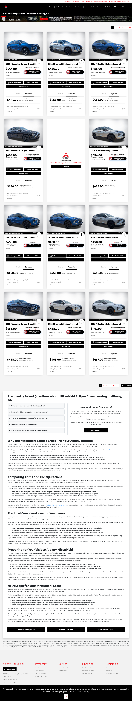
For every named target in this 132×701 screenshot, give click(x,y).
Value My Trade (87, 673)
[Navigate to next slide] (130, 18)
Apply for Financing (88, 670)
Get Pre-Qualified (87, 668)
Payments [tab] (28, 94)
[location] (109, 1)
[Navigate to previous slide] (1, 18)
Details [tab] (18, 94)
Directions (109, 670)
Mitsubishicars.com (112, 673)
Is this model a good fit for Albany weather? (24, 424)
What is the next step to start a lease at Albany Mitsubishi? (29, 430)
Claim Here (66, 166)
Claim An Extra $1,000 (32, 82)
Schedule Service (64, 668)
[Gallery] (66, 19)
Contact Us (95, 430)
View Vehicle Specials (26, 629)
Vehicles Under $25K (41, 676)
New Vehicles (39, 668)
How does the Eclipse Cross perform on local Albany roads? (29, 412)
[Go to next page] (126, 27)
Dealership (112, 663)
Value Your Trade (23, 86)
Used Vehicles (39, 670)
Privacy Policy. (83, 691)
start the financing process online (56, 505)
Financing (88, 663)
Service (63, 663)
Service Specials (64, 670)
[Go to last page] (130, 27)
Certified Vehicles (40, 673)
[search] (130, 7)
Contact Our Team (105, 629)
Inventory (41, 663)
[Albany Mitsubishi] (11, 6)
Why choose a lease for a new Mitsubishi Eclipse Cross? (28, 406)
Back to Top (126, 385)
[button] (38, 61)
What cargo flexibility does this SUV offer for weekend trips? (29, 418)
